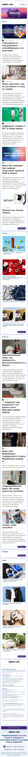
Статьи (4, 233)
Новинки (5, 551)
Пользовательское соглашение (9, 714)
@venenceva (14, 695)
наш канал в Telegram (15, 736)
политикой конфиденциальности (16, 716)
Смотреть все (21, 228)
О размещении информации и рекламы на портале (13, 720)
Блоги (4, 21)
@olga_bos (19, 696)
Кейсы (4, 560)
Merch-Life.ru (9, 672)
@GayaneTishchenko (6, 690)
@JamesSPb (4, 693)
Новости (5, 337)
